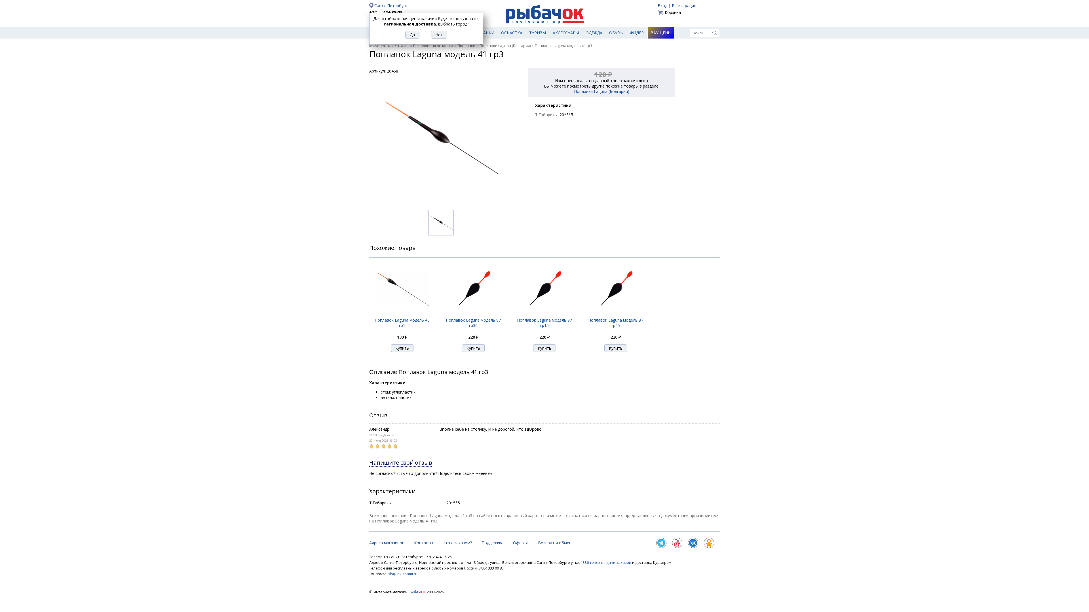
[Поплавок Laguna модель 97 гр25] (615, 314)
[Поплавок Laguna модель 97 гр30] (473, 314)
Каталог (401, 45)
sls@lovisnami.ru (402, 573)
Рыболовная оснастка (433, 45)
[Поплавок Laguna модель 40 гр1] (402, 314)
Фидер (637, 32)
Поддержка (492, 542)
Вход (662, 5)
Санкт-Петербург (391, 5)
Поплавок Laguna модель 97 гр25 (615, 322)
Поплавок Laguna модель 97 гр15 (544, 322)
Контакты (423, 542)
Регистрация (684, 5)
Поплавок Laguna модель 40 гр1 (402, 322)
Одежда (594, 32)
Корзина (673, 12)
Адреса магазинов (386, 542)
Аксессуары (566, 32)
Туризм (537, 32)
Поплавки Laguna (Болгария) (505, 45)
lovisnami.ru (379, 45)
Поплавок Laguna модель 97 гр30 (473, 322)
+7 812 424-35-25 (385, 12)
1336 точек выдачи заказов (606, 562)
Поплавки (466, 45)
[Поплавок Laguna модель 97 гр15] (544, 314)
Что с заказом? (457, 542)
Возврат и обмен (554, 542)
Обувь (616, 32)
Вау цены (661, 32)
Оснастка (511, 32)
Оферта (520, 542)
